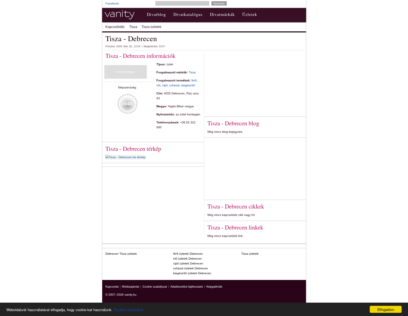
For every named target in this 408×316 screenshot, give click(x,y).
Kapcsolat (112, 286)
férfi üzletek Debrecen (188, 253)
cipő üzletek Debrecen (188, 263)
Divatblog (156, 14)
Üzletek (249, 14)
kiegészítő (188, 85)
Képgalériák (214, 286)
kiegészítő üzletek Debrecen (192, 273)
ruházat (174, 85)
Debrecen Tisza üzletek (121, 253)
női (158, 85)
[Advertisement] (141, 199)
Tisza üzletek (151, 27)
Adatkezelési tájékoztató (186, 286)
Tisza (133, 27)
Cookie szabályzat (155, 286)
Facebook (112, 3)
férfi (194, 80)
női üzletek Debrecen (187, 258)
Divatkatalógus (188, 14)
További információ (128, 309)
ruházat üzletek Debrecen (190, 268)
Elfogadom (385, 309)
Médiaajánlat (130, 286)
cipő (165, 85)
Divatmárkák (222, 14)
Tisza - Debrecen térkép (133, 148)
